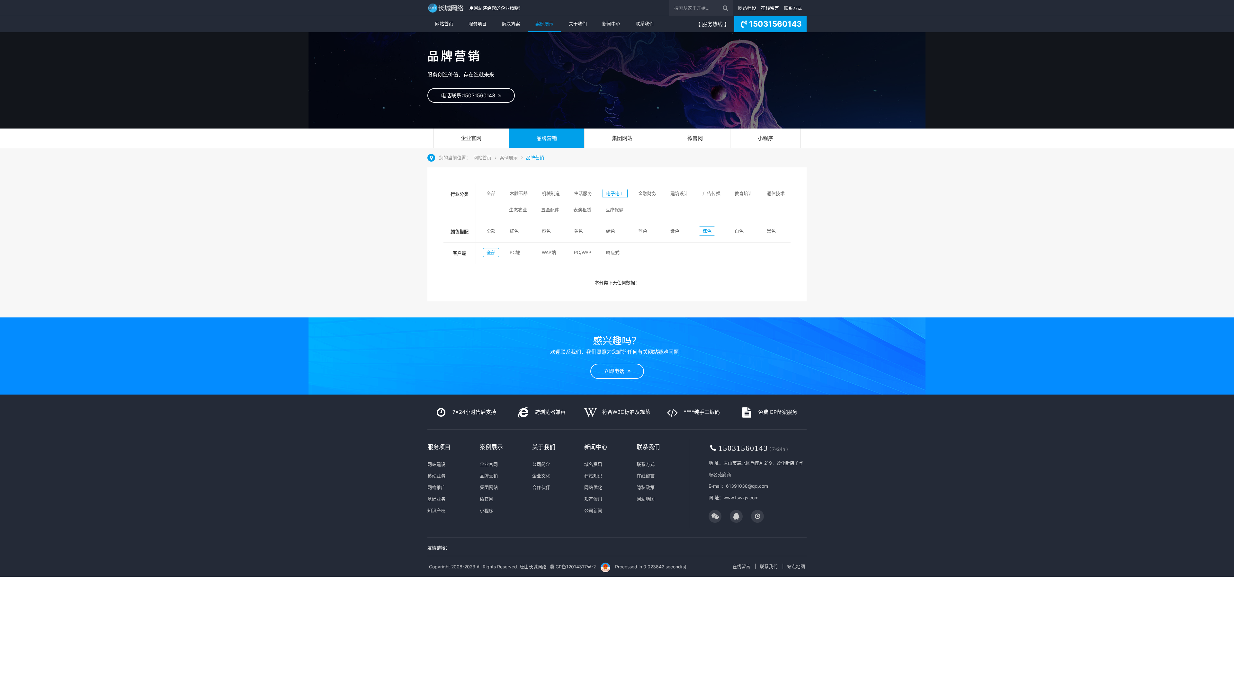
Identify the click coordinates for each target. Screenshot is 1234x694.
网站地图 (646, 499)
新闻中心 (611, 23)
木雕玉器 (519, 193)
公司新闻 (593, 510)
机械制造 (551, 193)
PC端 (515, 252)
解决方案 (511, 23)
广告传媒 (711, 193)
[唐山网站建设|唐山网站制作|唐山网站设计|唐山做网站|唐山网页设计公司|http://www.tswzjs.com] (446, 8)
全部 (491, 193)
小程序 (765, 138)
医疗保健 (614, 209)
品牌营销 (546, 138)
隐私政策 (646, 487)
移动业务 (436, 475)
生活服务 (583, 193)
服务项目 (478, 23)
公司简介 (541, 464)
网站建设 (747, 8)
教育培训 (744, 193)
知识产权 (436, 510)
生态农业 (518, 209)
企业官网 (471, 138)
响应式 (613, 252)
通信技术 (776, 193)
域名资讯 (593, 464)
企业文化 (541, 475)
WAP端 (549, 252)
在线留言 (770, 8)
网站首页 (444, 23)
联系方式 (793, 8)
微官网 (695, 138)
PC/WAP (582, 252)
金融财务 (647, 193)
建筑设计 (679, 193)
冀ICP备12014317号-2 (573, 566)
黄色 (578, 231)
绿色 (610, 231)
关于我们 (578, 23)
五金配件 (550, 209)
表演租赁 (582, 209)
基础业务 (436, 499)
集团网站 (622, 138)
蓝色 (642, 231)
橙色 (546, 231)
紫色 (674, 231)
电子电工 (615, 193)
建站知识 (593, 475)
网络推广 (436, 487)
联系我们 (645, 23)
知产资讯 (593, 499)
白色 (739, 231)
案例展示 (544, 23)
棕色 (706, 231)
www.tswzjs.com (740, 497)
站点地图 (796, 566)
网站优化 (593, 487)
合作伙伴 (541, 487)
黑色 (771, 231)
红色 (514, 231)
